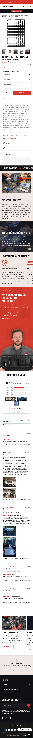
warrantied (27, 665)
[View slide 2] (15, 670)
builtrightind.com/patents (9, 138)
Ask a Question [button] (17, 412)
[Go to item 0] (4, 52)
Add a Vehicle (16, 11)
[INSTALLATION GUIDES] (14, 623)
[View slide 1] (14, 670)
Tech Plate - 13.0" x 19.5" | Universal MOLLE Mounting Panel (16, 444)
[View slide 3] (17, 670)
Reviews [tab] (5, 417)
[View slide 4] (19, 670)
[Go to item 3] (16, 52)
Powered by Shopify (24, 732)
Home (2, 15)
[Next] (31, 2)
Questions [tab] (15, 417)
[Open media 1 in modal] (28, 21)
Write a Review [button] (17, 408)
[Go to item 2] (10, 52)
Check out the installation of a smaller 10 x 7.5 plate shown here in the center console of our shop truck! (16, 127)
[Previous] (2, 2)
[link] (14, 263)
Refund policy (9, 735)
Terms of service (23, 735)
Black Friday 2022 (9, 15)
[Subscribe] (28, 705)
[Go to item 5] (27, 52)
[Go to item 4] (21, 52)
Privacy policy (16, 735)
